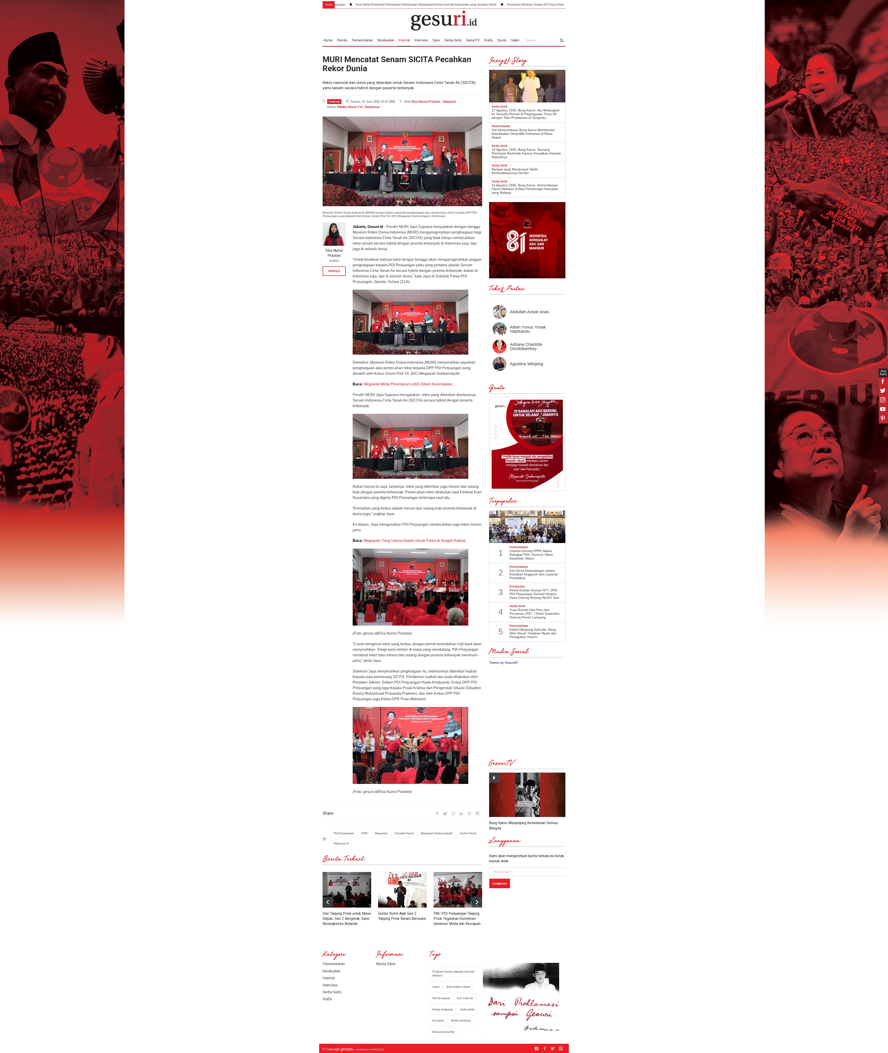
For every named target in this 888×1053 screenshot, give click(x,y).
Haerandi (449, 101)
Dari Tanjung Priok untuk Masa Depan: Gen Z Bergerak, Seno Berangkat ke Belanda (347, 918)
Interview (421, 40)
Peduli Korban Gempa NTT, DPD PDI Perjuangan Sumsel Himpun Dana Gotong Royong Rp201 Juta (534, 593)
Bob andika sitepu (458, 987)
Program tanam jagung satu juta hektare (453, 973)
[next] (328, 902)
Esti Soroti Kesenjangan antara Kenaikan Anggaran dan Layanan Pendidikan (533, 574)
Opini (436, 40)
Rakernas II (341, 843)
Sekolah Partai (404, 833)
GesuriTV (473, 40)
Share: (328, 813)
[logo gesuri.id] (444, 20)
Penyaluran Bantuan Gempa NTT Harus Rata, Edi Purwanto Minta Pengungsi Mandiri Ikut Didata (426, 4)
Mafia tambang (461, 1020)
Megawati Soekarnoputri (437, 833)
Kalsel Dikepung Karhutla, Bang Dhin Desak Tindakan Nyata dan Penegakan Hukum (533, 633)
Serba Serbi (453, 40)
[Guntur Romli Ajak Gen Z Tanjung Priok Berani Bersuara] (402, 890)
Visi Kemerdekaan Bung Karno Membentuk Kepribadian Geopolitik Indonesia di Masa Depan (523, 133)
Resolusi (438, 1020)
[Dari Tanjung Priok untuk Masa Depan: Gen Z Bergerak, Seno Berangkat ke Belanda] (347, 890)
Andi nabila (467, 1009)
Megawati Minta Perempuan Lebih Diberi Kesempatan (408, 384)
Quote (501, 40)
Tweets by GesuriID (503, 662)
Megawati (381, 833)
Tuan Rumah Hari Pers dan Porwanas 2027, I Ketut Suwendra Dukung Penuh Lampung (534, 613)
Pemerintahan (362, 40)
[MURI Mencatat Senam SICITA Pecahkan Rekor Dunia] (402, 161)
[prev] (477, 902)
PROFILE (334, 271)
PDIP (364, 833)
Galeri (515, 40)
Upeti (435, 987)
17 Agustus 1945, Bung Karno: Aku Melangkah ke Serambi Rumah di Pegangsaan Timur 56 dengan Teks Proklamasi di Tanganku (526, 114)
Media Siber (386, 964)
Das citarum (465, 998)
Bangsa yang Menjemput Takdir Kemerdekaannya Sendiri (515, 171)
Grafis (488, 40)
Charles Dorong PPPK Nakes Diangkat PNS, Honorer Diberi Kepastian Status (531, 554)
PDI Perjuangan (344, 833)
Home (328, 40)
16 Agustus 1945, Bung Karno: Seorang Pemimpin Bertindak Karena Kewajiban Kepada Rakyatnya (526, 153)
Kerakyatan (386, 40)
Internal (404, 40)
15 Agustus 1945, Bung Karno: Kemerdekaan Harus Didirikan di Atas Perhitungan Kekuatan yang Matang (525, 188)
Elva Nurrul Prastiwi (426, 101)
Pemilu (342, 40)
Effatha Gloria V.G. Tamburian (358, 107)
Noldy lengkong (442, 1009)
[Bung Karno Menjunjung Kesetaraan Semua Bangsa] (527, 795)
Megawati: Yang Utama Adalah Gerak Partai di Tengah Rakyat (415, 541)
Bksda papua (441, 998)
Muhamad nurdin (443, 1032)
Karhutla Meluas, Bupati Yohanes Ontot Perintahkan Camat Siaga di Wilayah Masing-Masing (555, 4)
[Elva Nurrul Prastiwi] (334, 234)
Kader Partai (468, 833)
